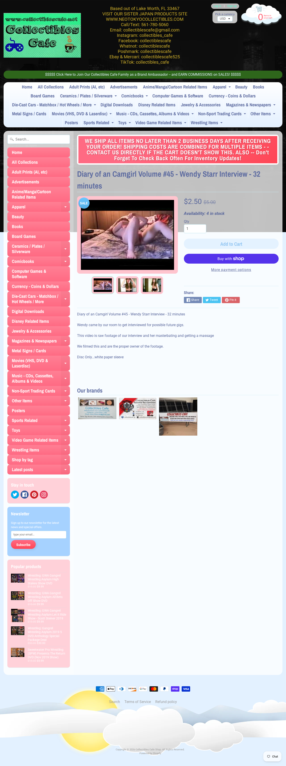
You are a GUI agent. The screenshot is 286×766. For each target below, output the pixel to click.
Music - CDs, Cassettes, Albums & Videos (155, 114)
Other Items (263, 114)
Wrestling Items (207, 123)
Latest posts (41, 470)
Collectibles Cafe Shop (148, 749)
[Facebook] (25, 495)
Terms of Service (137, 702)
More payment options (231, 270)
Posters (71, 123)
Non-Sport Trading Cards (222, 114)
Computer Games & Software (177, 96)
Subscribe (23, 544)
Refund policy (166, 702)
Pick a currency (225, 14)
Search (114, 702)
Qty (186, 221)
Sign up (232, 6)
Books (258, 87)
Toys (125, 123)
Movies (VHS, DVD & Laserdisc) (82, 114)
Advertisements (123, 87)
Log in (217, 6)
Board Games (43, 96)
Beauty (241, 87)
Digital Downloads (117, 105)
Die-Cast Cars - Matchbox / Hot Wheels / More (54, 105)
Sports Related (99, 123)
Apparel (222, 87)
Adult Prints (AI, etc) (87, 87)
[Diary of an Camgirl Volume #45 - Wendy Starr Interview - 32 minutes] (103, 285)
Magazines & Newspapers (251, 105)
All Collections (51, 87)
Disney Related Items (156, 105)
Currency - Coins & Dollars (232, 96)
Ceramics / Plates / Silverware (89, 96)
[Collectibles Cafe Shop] (42, 35)
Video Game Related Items (161, 123)
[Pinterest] (34, 495)
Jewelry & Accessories (201, 105)
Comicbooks (135, 96)
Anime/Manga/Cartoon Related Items (175, 87)
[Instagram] (44, 495)
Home (27, 87)
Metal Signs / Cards (29, 114)
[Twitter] (15, 495)
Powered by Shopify (150, 753)
